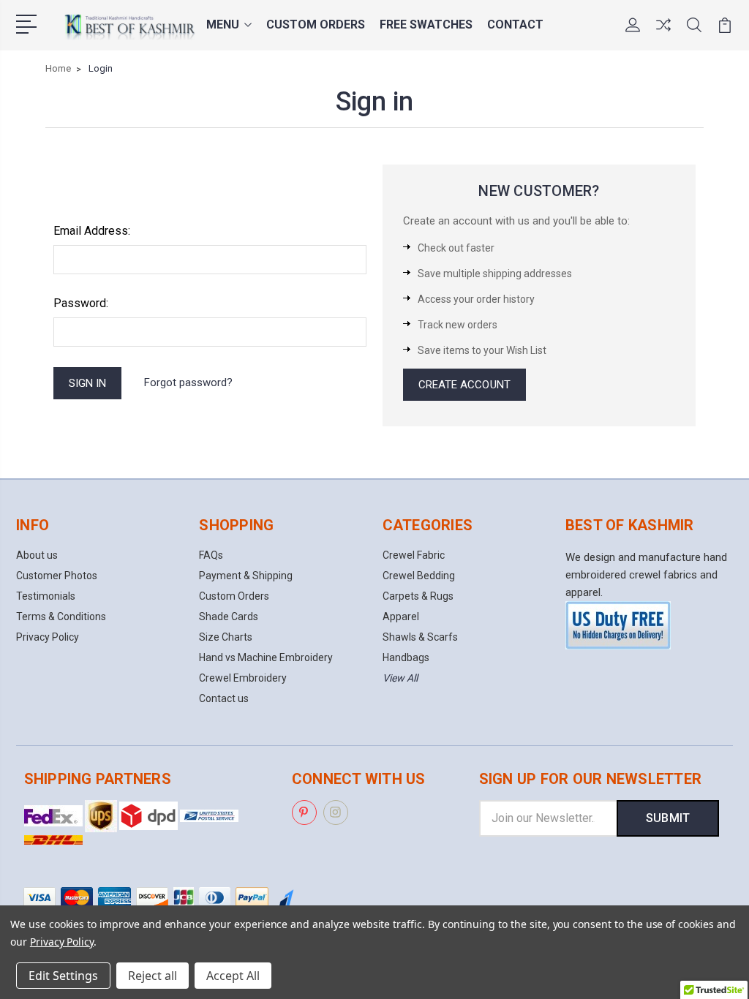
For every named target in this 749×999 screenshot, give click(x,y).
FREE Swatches (426, 24)
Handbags (406, 657)
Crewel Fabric (414, 555)
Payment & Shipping (246, 575)
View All (400, 678)
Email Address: (91, 231)
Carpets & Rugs (418, 596)
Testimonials (45, 596)
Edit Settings (63, 976)
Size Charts (225, 637)
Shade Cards (228, 616)
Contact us (224, 698)
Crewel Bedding (419, 575)
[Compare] (663, 33)
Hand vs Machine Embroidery (266, 657)
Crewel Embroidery (243, 678)
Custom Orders (315, 24)
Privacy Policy (47, 637)
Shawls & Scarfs (420, 637)
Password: (80, 303)
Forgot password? (188, 382)
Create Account (464, 384)
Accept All (233, 976)
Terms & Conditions (61, 616)
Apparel (401, 616)
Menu (222, 24)
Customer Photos (56, 575)
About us (37, 555)
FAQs (211, 555)
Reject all (152, 976)
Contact (515, 24)
